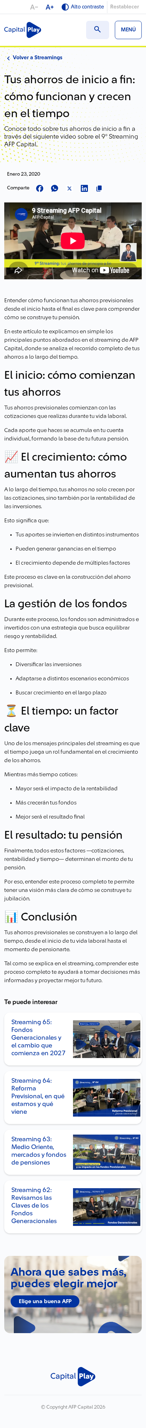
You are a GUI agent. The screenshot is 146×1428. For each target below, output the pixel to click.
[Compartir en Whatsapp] (54, 189)
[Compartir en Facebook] (39, 189)
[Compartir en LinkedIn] (84, 189)
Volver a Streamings (37, 57)
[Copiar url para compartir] (99, 189)
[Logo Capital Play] (22, 30)
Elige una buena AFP (45, 1301)
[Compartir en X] (69, 189)
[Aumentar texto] (50, 7)
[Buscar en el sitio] (97, 30)
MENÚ (128, 29)
